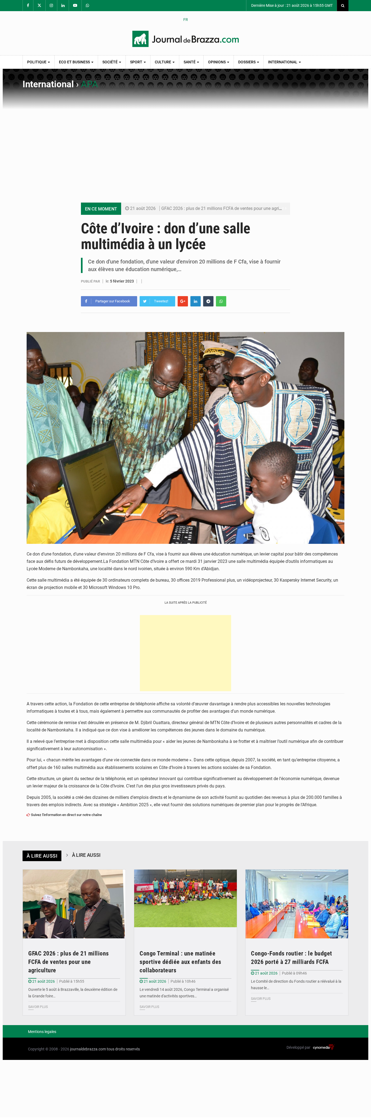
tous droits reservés (123, 1049)
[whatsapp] (221, 301)
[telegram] (208, 301)
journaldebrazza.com (88, 1049)
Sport (136, 62)
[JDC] (185, 39)
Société (110, 62)
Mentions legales (42, 1031)
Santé (190, 62)
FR (185, 19)
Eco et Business (75, 62)
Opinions (217, 62)
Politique (37, 62)
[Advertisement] (185, 150)
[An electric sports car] (74, 904)
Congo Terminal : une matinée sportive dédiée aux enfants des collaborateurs (180, 962)
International (283, 62)
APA (89, 84)
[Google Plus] (183, 301)
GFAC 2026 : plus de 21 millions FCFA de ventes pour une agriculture (226, 208)
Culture (163, 62)
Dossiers (247, 62)
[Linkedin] (195, 301)
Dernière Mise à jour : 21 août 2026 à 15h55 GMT (291, 5)
